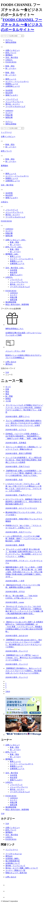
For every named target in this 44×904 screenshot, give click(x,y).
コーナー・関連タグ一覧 (15, 870)
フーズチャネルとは (13, 854)
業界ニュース (10, 79)
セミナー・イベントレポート (17, 81)
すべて (8, 387)
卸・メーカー (10, 68)
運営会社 (9, 364)
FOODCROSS (6, 221)
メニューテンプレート (14, 102)
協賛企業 (9, 117)
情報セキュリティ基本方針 (16, 873)
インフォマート (11, 850)
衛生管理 (9, 93)
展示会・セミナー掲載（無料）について (21, 868)
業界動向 (4, 166)
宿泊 (7, 391)
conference (9, 110)
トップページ (6, 132)
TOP (7, 372)
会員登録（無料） (12, 859)
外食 (7, 389)
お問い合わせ (10, 362)
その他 (8, 401)
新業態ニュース (11, 84)
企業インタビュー (8, 136)
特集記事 (9, 115)
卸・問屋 (9, 396)
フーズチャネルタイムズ (15, 106)
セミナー (9, 113)
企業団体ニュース (12, 86)
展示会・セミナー (12, 104)
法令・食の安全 (7, 185)
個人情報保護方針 (12, 861)
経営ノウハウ (6, 151)
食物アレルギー (11, 95)
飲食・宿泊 (9, 66)
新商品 (8, 399)
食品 (7, 394)
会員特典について (12, 863)
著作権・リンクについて (15, 866)
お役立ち (4, 202)
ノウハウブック (11, 99)
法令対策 (9, 90)
